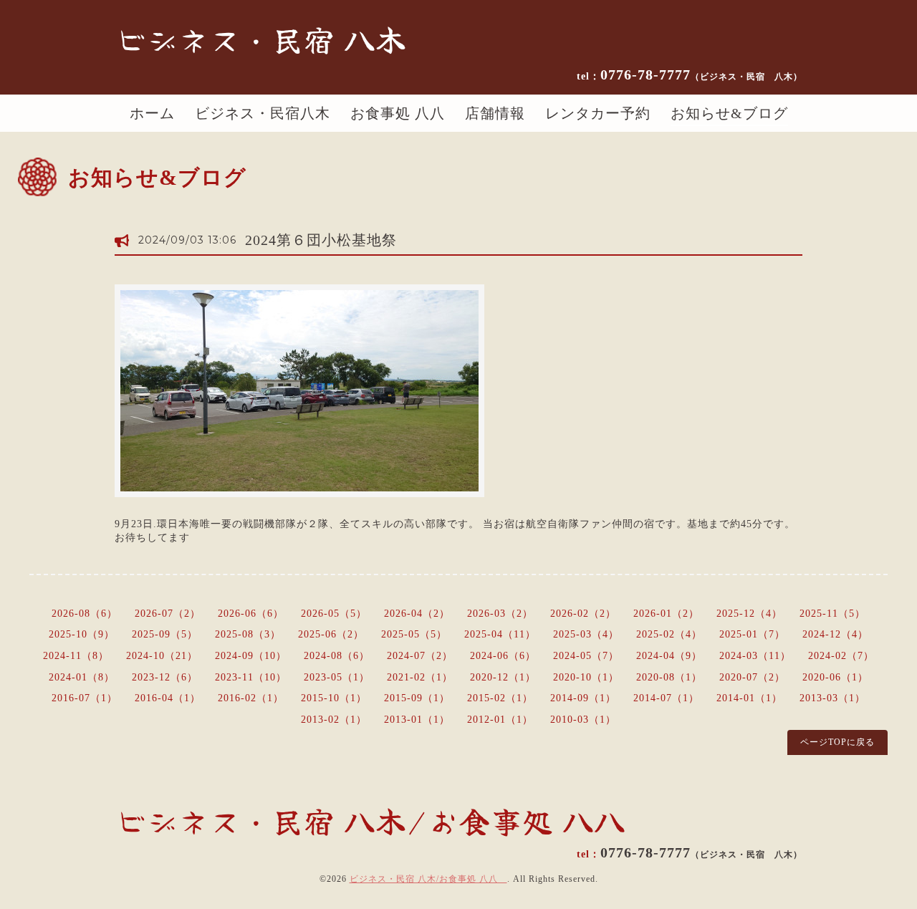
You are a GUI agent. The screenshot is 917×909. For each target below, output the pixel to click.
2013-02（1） (334, 719)
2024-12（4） (835, 634)
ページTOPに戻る (837, 742)
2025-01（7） (752, 634)
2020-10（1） (586, 677)
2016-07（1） (84, 698)
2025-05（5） (414, 634)
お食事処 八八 (397, 113)
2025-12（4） (749, 613)
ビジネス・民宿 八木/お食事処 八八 (428, 879)
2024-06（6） (503, 655)
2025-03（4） (586, 634)
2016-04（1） (168, 698)
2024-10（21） (162, 655)
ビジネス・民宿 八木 (261, 38)
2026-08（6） (84, 613)
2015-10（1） (334, 698)
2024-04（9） (669, 655)
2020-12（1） (503, 677)
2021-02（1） (420, 677)
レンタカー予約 (597, 113)
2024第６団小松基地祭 (321, 240)
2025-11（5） (832, 613)
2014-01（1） (749, 698)
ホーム (152, 113)
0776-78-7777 (701, 74)
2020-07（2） (752, 677)
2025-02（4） (669, 634)
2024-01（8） (82, 677)
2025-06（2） (331, 634)
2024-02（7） (841, 655)
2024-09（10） (251, 655)
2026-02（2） (583, 613)
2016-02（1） (251, 698)
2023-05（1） (337, 677)
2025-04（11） (500, 634)
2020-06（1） (835, 677)
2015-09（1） (417, 698)
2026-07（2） (168, 613)
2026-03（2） (500, 613)
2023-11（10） (251, 677)
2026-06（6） (251, 613)
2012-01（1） (500, 719)
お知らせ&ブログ (729, 113)
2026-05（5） (334, 613)
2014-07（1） (666, 698)
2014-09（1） (583, 698)
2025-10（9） (82, 634)
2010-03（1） (583, 719)
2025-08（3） (248, 634)
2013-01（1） (417, 719)
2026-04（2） (417, 613)
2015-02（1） (500, 698)
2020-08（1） (669, 677)
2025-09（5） (165, 634)
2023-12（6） (165, 677)
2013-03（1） (832, 698)
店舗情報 (495, 113)
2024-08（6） (337, 655)
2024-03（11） (755, 655)
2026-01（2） (666, 613)
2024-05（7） (586, 655)
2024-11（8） (76, 655)
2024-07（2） (420, 655)
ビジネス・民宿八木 (262, 113)
